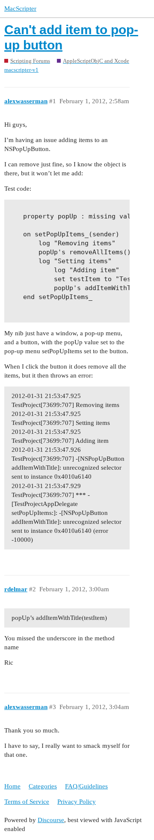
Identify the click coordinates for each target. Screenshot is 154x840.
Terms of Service (26, 801)
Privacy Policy (76, 801)
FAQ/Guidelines (86, 786)
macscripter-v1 (21, 70)
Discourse (51, 820)
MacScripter (20, 8)
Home (12, 786)
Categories (43, 786)
